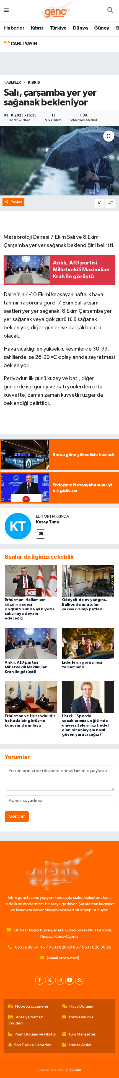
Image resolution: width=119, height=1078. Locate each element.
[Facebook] (39, 980)
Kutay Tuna (47, 522)
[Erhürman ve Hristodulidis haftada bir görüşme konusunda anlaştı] (31, 697)
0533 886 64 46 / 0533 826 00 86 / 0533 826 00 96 (63, 947)
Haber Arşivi (80, 1045)
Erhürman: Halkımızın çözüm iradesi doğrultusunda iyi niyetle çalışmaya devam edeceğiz (30, 609)
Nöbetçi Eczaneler (31, 1006)
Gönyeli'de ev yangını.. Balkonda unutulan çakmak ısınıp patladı (84, 604)
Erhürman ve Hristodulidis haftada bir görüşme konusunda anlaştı (30, 720)
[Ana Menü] (6, 10)
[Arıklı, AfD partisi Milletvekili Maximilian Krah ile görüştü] (31, 643)
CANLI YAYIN (23, 43)
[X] (49, 980)
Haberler (14, 28)
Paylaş (16, 202)
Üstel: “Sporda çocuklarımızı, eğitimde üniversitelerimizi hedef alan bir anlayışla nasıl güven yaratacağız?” (85, 725)
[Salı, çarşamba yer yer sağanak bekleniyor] (59, 160)
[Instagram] (59, 980)
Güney (101, 28)
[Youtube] (69, 980)
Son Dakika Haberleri (32, 1045)
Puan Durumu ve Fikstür (35, 1034)
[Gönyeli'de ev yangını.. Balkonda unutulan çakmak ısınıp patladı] (88, 580)
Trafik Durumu (80, 1017)
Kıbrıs (37, 28)
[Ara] (110, 10)
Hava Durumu (81, 1006)
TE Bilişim (73, 1070)
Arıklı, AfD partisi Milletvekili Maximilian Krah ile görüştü (26, 667)
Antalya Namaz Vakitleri (25, 1020)
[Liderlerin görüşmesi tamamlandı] (88, 643)
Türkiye (58, 28)
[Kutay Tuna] (18, 526)
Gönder (17, 816)
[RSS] (79, 980)
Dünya (80, 28)
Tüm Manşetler (81, 1034)
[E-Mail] (40, 534)
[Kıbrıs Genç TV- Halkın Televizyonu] (57, 10)
